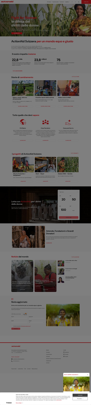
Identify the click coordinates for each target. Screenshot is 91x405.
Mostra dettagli (19, 402)
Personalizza (79, 398)
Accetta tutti (80, 395)
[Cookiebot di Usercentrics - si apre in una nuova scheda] (9, 403)
